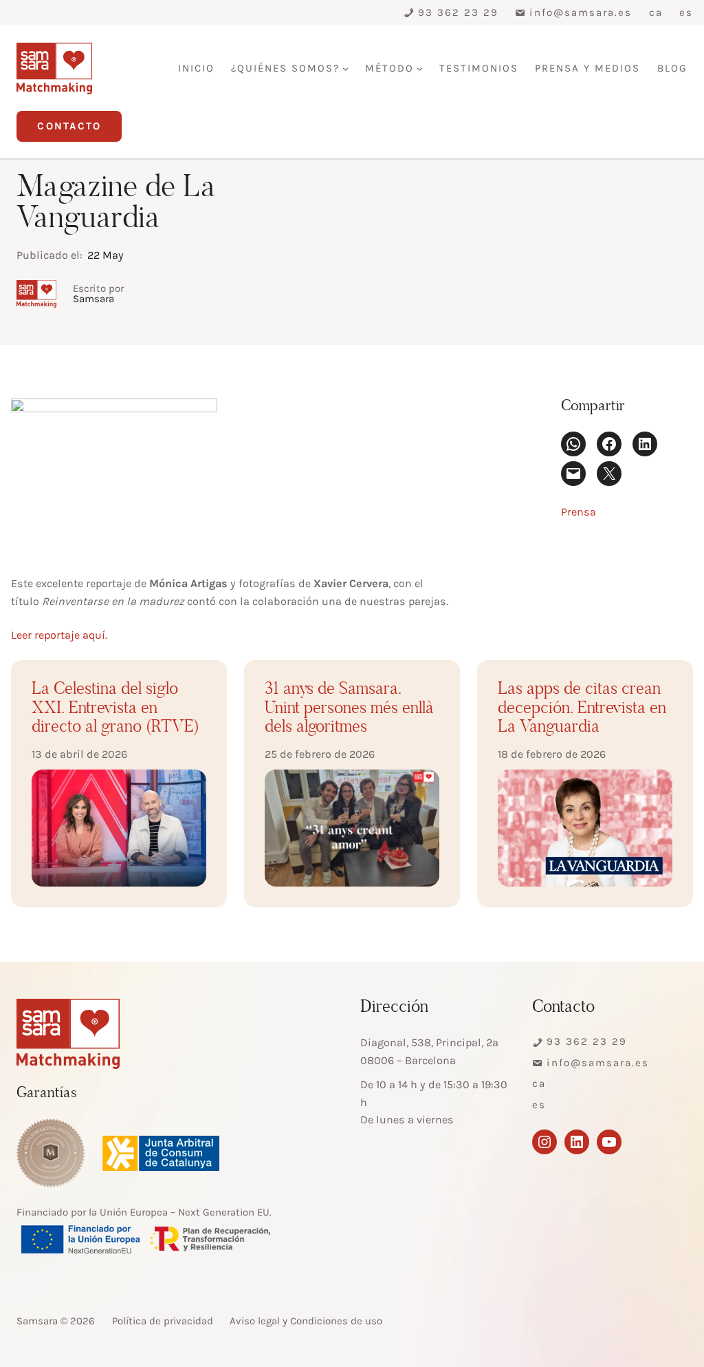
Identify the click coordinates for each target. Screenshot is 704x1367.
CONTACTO (69, 126)
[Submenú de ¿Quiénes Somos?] (345, 68)
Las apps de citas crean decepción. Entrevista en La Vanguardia (582, 709)
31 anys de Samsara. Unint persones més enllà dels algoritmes (349, 709)
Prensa (578, 511)
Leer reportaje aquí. (59, 635)
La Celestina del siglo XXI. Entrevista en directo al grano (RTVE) (115, 709)
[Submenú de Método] (420, 68)
